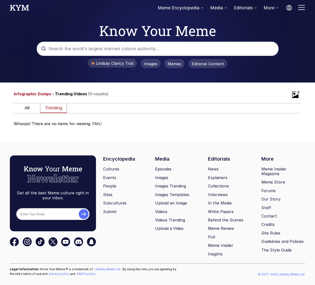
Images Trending (170, 186)
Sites (107, 194)
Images (150, 63)
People (109, 186)
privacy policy (59, 274)
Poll (211, 237)
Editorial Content (208, 63)
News (213, 169)
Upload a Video (169, 228)
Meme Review (221, 228)
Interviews (218, 194)
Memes (174, 63)
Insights (215, 254)
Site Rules (270, 233)
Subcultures (114, 203)
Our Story (271, 199)
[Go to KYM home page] (19, 9)
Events (109, 177)
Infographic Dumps (32, 93)
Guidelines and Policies (282, 241)
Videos (161, 211)
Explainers (217, 177)
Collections (218, 186)
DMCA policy (86, 274)
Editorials (243, 7)
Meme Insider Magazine (274, 171)
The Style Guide (276, 250)
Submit (110, 211)
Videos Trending (170, 220)
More (269, 7)
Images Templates (172, 194)
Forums (268, 190)
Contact (269, 216)
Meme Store (273, 182)
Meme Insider (220, 245)
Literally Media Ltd (107, 269)
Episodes (163, 169)
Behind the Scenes (225, 220)
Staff (266, 207)
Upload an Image (171, 203)
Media (216, 7)
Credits (268, 224)
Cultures (111, 169)
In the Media (220, 203)
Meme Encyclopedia (179, 7)
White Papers (221, 211)
